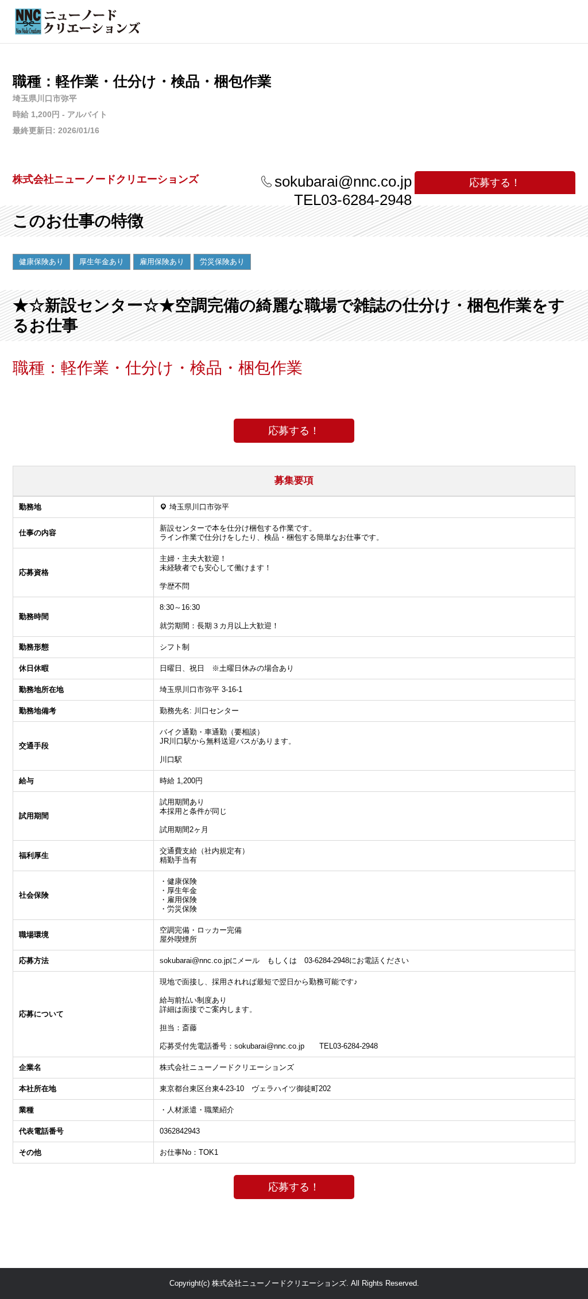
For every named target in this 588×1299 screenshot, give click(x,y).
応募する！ (495, 182)
